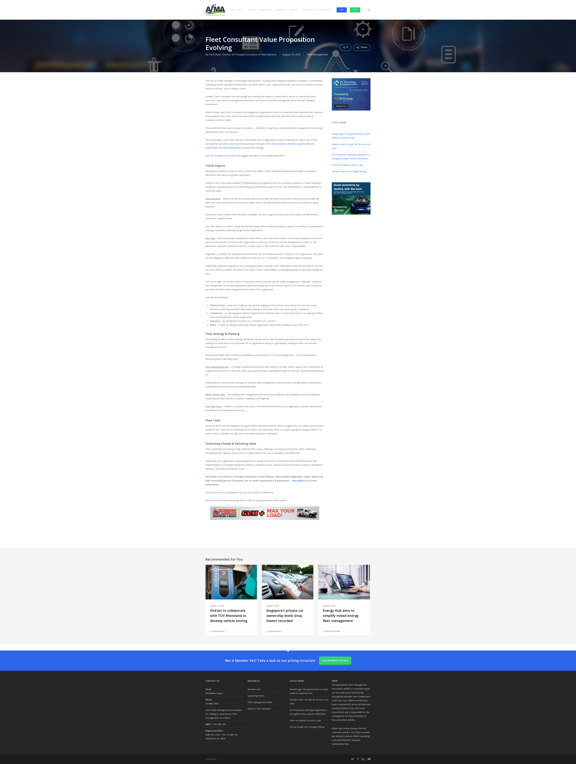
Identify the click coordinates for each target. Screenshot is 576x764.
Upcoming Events (256, 695)
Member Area (254, 689)
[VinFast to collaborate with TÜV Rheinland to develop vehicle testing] (231, 600)
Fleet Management (317, 54)
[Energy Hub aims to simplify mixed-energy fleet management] (344, 600)
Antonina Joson (218, 631)
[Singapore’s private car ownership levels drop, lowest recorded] (287, 600)
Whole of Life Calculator (259, 708)
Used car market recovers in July (347, 165)
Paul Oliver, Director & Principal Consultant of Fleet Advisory (242, 54)
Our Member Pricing (335, 660)
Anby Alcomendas (332, 631)
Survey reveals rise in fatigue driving (349, 171)
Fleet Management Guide (260, 702)
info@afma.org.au (214, 693)
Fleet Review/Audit (275, 143)
